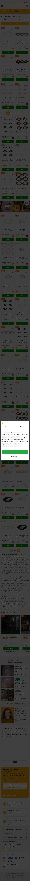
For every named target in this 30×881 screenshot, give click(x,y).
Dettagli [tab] (22, 426)
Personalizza (14, 456)
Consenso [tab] (7, 426)
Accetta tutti (15, 452)
